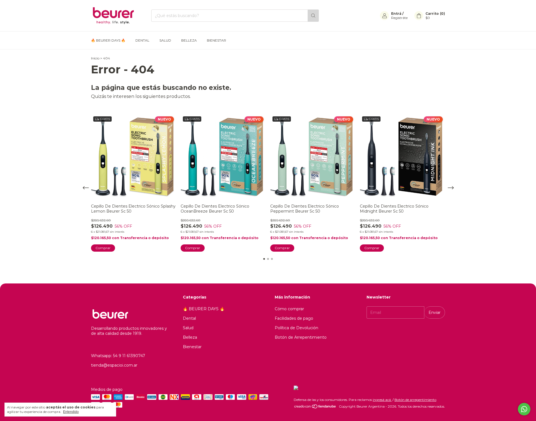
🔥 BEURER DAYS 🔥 (108, 40)
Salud (165, 40)
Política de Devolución (296, 327)
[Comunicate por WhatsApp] (524, 409)
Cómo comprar (289, 308)
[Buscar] (313, 15)
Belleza (189, 40)
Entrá (396, 13)
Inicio (95, 58)
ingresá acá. (382, 400)
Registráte (399, 18)
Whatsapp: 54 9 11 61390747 (118, 355)
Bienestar (216, 40)
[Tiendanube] (315, 408)
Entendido (71, 412)
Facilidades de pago (294, 318)
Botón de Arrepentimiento (301, 337)
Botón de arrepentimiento (415, 400)
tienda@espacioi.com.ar (114, 365)
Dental (142, 40)
